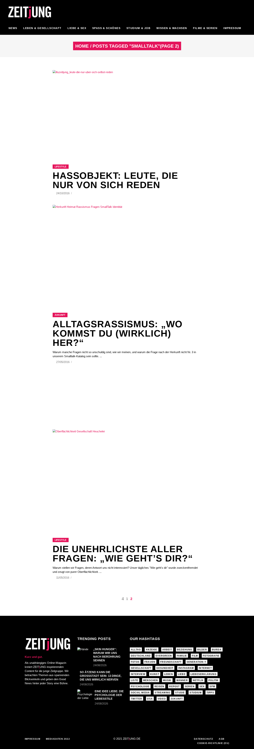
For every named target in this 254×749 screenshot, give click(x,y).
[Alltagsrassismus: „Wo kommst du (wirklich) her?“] (127, 254)
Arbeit (167, 649)
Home (82, 46)
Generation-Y (196, 662)
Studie (180, 692)
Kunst (154, 674)
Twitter (136, 698)
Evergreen (164, 655)
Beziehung (184, 649)
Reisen (159, 686)
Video (162, 698)
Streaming (162, 692)
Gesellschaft (141, 668)
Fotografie (211, 655)
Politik (213, 680)
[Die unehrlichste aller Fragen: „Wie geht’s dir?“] (127, 479)
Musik (167, 680)
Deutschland (141, 655)
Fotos (135, 662)
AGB (221, 739)
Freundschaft (170, 662)
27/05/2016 (63, 362)
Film (195, 655)
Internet (205, 668)
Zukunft (60, 315)
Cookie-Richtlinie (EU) (213, 743)
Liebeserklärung (203, 674)
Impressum (32, 739)
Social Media (140, 692)
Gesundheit (164, 668)
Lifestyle (60, 166)
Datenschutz (203, 739)
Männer (182, 680)
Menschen (150, 680)
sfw (212, 686)
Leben (168, 674)
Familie (182, 655)
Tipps (210, 692)
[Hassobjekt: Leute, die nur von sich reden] (127, 112)
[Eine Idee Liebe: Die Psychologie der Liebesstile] (84, 694)
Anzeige (151, 649)
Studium (195, 692)
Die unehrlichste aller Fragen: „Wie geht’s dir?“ (123, 554)
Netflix (198, 680)
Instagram (186, 668)
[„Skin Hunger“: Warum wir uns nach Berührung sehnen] (84, 651)
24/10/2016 (63, 193)
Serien (189, 686)
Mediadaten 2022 (58, 739)
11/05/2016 (63, 577)
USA (150, 698)
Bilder (202, 649)
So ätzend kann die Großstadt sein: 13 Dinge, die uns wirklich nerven (100, 675)
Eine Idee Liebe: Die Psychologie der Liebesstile (109, 695)
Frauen (149, 662)
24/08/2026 (100, 665)
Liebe (182, 674)
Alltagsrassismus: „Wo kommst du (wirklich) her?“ (118, 333)
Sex (202, 686)
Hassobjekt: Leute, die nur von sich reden (115, 180)
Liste (134, 680)
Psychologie (140, 686)
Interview (138, 674)
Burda (216, 649)
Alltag (136, 649)
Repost (174, 686)
